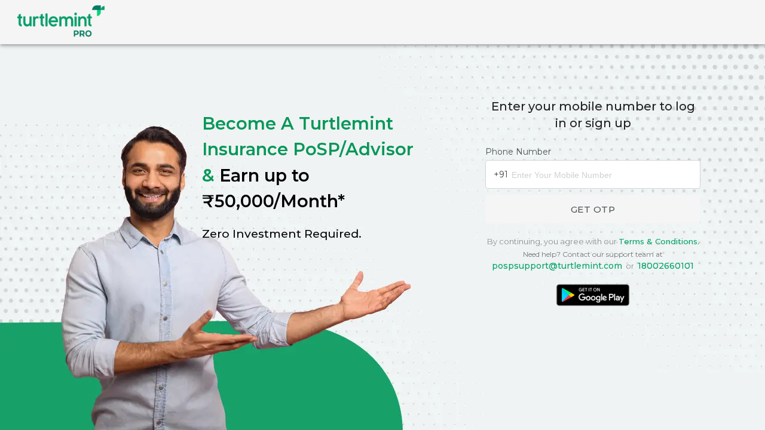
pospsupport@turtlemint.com (557, 265)
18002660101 (666, 265)
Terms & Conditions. (659, 241)
